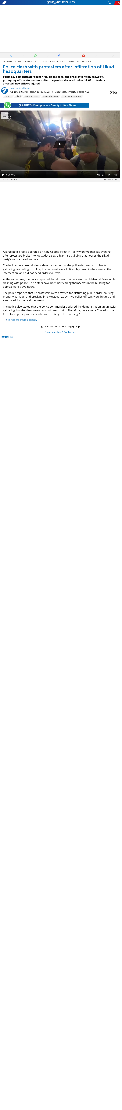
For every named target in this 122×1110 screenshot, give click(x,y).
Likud (18, 97)
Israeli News (28, 62)
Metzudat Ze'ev (50, 97)
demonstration (32, 97)
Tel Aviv (8, 97)
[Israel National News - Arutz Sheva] (61, 2)
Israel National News (12, 62)
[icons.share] (117, 3)
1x (115, 174)
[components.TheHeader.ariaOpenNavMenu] (19, 2)
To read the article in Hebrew (22, 319)
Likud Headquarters (71, 97)
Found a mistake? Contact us (59, 332)
